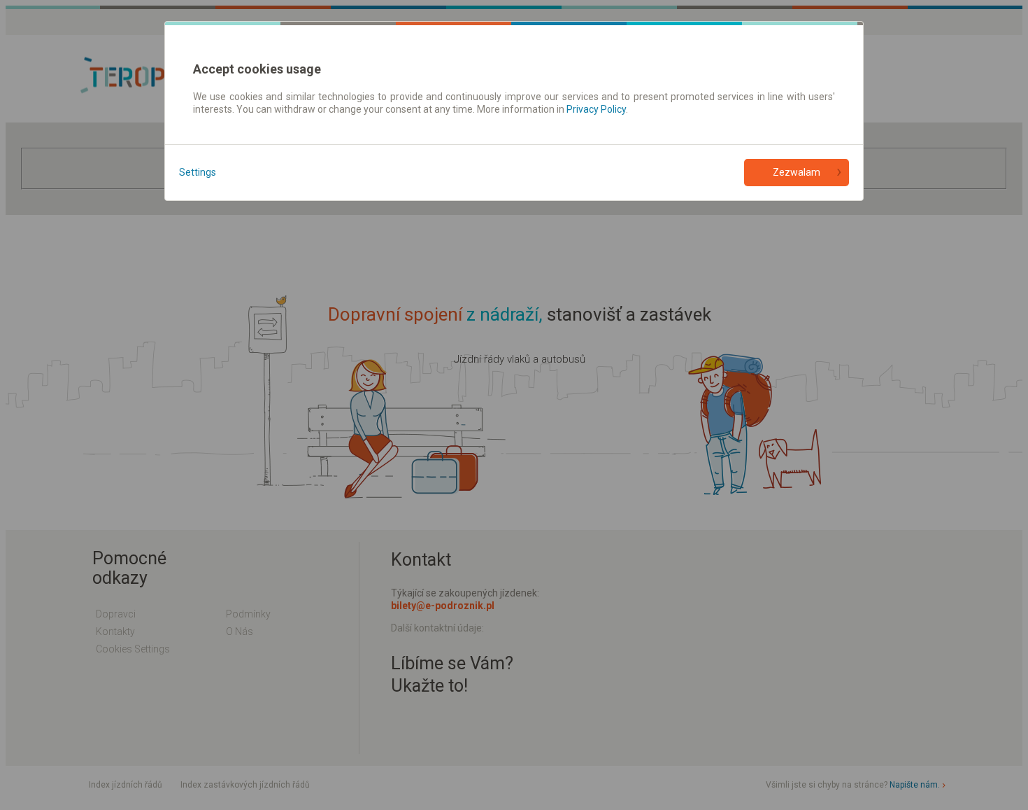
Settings (197, 172)
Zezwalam (796, 172)
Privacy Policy (596, 109)
